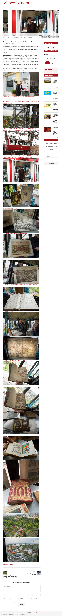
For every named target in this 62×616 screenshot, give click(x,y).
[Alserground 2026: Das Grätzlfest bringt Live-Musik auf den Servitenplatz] (47, 93)
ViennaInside (37, 2)
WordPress (37, 612)
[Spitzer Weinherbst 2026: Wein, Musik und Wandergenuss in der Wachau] (47, 80)
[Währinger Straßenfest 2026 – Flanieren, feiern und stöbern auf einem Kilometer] (47, 116)
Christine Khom (8, 43)
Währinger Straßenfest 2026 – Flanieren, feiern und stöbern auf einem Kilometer (55, 118)
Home (32, 2)
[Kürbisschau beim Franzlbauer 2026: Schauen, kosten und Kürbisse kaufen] (47, 129)
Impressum (5, 614)
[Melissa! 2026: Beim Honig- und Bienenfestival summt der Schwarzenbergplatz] (47, 105)
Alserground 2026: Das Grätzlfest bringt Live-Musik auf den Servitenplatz (55, 95)
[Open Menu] (58, 3)
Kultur (9, 37)
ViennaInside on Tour (47, 2)
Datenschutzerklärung (12, 614)
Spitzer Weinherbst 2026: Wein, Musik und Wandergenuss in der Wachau (55, 83)
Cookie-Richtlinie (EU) (22, 614)
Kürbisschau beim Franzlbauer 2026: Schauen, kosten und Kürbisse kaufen (55, 131)
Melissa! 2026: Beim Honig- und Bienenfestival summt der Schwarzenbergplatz (55, 106)
